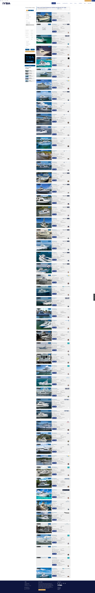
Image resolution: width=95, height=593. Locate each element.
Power (30, 10)
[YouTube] (6, 1)
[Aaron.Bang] (30, 15)
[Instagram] (4, 1)
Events (75, 3)
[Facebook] (1, 1)
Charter (71, 3)
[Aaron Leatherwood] (30, 17)
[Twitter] (2, 1)
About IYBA (89, 3)
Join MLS (53, 3)
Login (93, 0)
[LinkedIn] (7, 1)
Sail (32, 10)
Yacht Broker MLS (65, 3)
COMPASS (80, 3)
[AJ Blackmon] (30, 14)
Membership (58, 3)
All (27, 10)
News (85, 3)
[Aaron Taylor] (30, 18)
